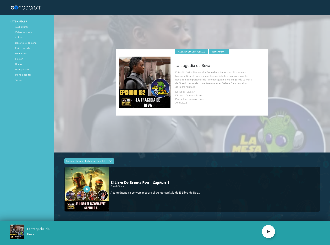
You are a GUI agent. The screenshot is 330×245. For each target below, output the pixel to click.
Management (22, 69)
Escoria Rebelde (196, 51)
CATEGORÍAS (17, 21)
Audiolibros (21, 27)
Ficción (19, 59)
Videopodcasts (23, 32)
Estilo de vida (22, 48)
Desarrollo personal (26, 43)
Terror (18, 80)
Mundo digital (23, 75)
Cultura (19, 37)
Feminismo (21, 53)
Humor (19, 64)
